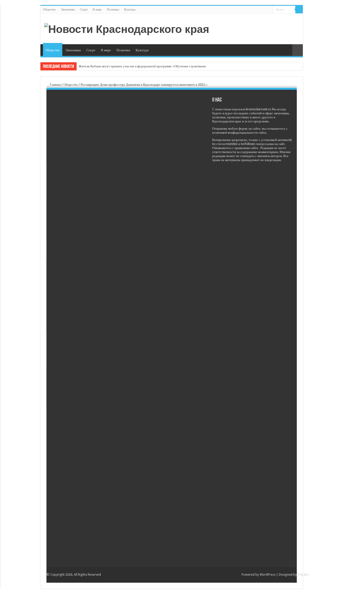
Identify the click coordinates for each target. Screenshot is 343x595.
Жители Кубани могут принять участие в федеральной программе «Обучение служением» (142, 66)
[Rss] (269, 10)
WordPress (267, 574)
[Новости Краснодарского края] (126, 28)
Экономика (68, 9)
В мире (97, 9)
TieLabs (303, 574)
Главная (55, 84)
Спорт (84, 9)
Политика (113, 9)
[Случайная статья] (297, 50)
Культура (129, 9)
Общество (49, 9)
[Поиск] (299, 9)
